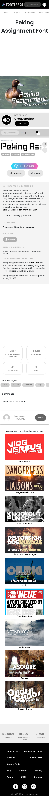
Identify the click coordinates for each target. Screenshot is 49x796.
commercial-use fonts (24, 738)
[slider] (25, 133)
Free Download (27, 166)
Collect (18, 173)
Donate (11, 239)
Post (40, 417)
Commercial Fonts (33, 751)
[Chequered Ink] (7, 120)
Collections (29, 12)
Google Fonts (13, 764)
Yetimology (24, 647)
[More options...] (44, 150)
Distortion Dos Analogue (24, 554)
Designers (41, 737)
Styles (17, 12)
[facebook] (15, 786)
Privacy (38, 770)
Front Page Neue (24, 616)
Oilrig (24, 585)
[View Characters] (44, 144)
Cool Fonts (12, 757)
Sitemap (38, 777)
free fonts (8, 737)
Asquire (24, 678)
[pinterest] (33, 786)
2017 (13, 351)
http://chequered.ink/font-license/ (20, 210)
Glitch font (33, 262)
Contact (22, 123)
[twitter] (24, 786)
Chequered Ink (24, 119)
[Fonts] (12, 5)
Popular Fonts (14, 751)
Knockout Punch (24, 523)
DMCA (23, 777)
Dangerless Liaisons (24, 492)
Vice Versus (24, 461)
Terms (10, 777)
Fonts (7, 12)
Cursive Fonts (35, 757)
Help (9, 770)
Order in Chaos (24, 709)
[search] (32, 4)
